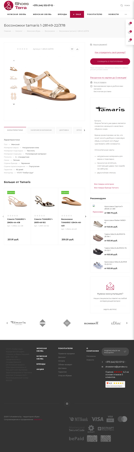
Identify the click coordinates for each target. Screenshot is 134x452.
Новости (90, 360)
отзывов (117, 374)
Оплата (80, 130)
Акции (40, 369)
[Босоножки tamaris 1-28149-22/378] (48, 84)
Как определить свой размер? (110, 52)
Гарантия (62, 372)
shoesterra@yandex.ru (116, 366)
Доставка (64, 130)
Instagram (67, 403)
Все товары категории (104, 184)
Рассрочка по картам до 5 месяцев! (108, 77)
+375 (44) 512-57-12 (43, 5)
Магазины (91, 356)
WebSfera (38, 419)
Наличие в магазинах (41, 130)
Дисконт (62, 357)
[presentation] (13, 60)
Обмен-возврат (65, 364)
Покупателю (65, 348)
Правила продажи (66, 353)
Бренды (41, 364)
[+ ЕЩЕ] (126, 14)
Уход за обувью (65, 375)
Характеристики (15, 130)
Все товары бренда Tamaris (106, 188)
